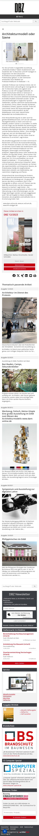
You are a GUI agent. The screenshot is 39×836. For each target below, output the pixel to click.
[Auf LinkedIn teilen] (26, 276)
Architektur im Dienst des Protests (15, 294)
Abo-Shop (6, 698)
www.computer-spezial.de (12, 785)
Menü (20, 16)
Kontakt (13, 829)
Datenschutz (28, 827)
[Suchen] (35, 21)
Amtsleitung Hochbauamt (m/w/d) (16, 644)
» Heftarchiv (24, 712)
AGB (21, 827)
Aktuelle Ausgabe (9, 694)
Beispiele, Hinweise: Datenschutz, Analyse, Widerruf (18, 625)
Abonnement (19, 265)
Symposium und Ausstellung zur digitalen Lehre (18, 490)
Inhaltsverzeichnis (19, 269)
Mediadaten (7, 696)
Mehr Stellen (19, 663)
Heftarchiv (6, 700)
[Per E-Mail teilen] (31, 275)
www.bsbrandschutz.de (11, 756)
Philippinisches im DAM (14, 539)
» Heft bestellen (25, 714)
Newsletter (5, 827)
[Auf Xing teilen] (22, 276)
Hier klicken (22, 615)
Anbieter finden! (20, 817)
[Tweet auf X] (18, 276)
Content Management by (10, 832)
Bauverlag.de (5, 834)
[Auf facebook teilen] (14, 276)
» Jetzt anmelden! (20, 621)
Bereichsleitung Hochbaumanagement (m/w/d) (18, 635)
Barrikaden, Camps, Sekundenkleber (12, 365)
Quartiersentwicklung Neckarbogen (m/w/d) (17, 653)
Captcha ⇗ (27, 617)
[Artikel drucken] (35, 275)
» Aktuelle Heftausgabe (28, 710)
